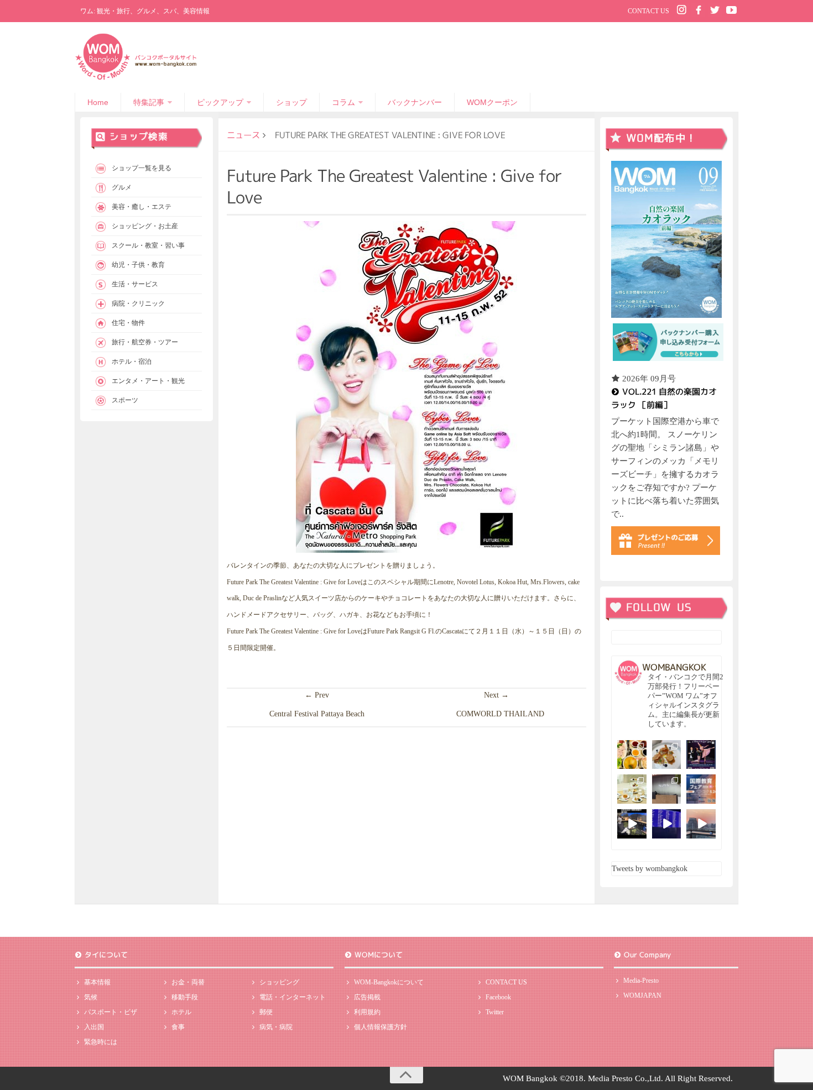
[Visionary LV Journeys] (632, 824)
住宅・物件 (128, 323)
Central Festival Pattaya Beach (316, 714)
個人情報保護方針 (380, 1027)
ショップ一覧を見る (141, 168)
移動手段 (184, 997)
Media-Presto (641, 980)
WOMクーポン (492, 102)
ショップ (291, 102)
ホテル (181, 1012)
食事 (178, 1027)
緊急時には (100, 1042)
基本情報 (97, 982)
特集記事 (148, 102)
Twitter (495, 1012)
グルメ (122, 187)
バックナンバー (415, 102)
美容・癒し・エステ (141, 207)
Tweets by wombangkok (649, 868)
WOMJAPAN (642, 995)
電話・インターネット (292, 997)
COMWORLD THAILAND (500, 714)
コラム (343, 102)
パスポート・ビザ (110, 1012)
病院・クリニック (138, 303)
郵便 (266, 1012)
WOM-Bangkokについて (389, 982)
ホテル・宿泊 (132, 361)
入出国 (94, 1027)
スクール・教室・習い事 (148, 245)
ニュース (243, 135)
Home (97, 102)
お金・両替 (188, 982)
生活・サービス (135, 284)
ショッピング (279, 982)
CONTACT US (648, 11)
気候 (90, 997)
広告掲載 (367, 997)
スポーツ (125, 400)
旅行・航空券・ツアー (145, 342)
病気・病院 (276, 1027)
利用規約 (367, 1012)
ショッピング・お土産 (145, 226)
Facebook (498, 997)
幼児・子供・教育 (138, 265)
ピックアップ (220, 102)
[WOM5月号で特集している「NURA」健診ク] (666, 789)
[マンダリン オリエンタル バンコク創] (632, 789)
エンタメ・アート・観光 (148, 381)
